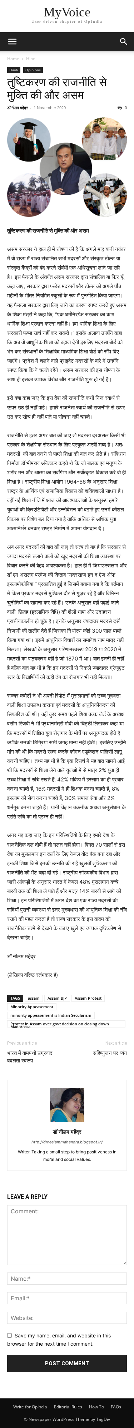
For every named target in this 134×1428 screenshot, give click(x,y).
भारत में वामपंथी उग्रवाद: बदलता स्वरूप (30, 1057)
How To (96, 1407)
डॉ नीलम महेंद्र (17, 107)
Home (13, 59)
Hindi (31, 59)
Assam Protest (88, 998)
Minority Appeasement (31, 1006)
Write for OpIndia (30, 1407)
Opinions (33, 69)
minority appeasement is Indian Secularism (50, 1015)
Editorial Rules (68, 1407)
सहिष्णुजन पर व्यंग (110, 1053)
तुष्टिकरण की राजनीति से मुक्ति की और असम (56, 89)
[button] (12, 41)
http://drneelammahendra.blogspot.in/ (67, 1141)
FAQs (116, 1407)
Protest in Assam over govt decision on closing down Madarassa (59, 1024)
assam (34, 998)
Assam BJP (57, 998)
